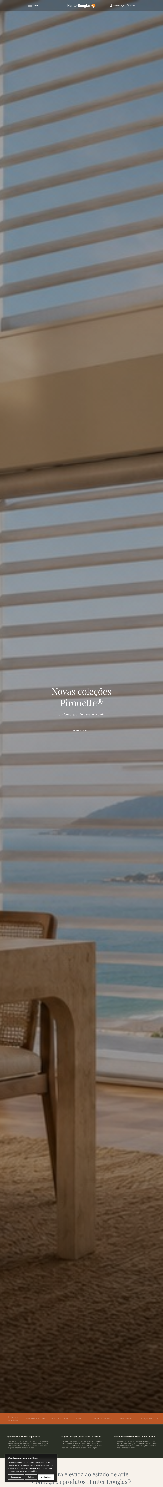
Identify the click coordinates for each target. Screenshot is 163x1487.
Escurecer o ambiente (35, 1418)
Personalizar (16, 1477)
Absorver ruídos (127, 1418)
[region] (31, 1468)
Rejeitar (31, 1477)
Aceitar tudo (46, 1477)
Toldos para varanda (59, 1418)
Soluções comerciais (150, 1418)
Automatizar (81, 1418)
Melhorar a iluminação (104, 1418)
